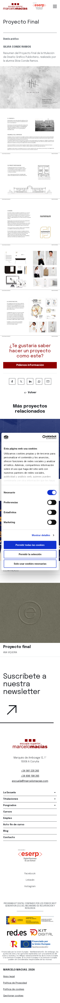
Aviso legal (9, 976)
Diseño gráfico (11, 39)
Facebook (30, 874)
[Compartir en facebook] (12, 381)
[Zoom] (30, 87)
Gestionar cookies (13, 996)
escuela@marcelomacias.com (30, 781)
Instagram (30, 886)
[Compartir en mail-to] (48, 381)
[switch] (51, 502)
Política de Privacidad (15, 983)
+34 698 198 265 (30, 776)
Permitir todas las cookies (30, 544)
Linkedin (30, 880)
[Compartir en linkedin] (30, 381)
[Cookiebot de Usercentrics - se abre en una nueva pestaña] (42, 437)
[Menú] (55, 6)
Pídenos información (30, 365)
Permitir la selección (30, 554)
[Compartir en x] (21, 381)
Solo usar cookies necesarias (30, 563)
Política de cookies (13, 989)
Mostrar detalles (41, 535)
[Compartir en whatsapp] (39, 381)
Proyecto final (17, 647)
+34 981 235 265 (30, 771)
